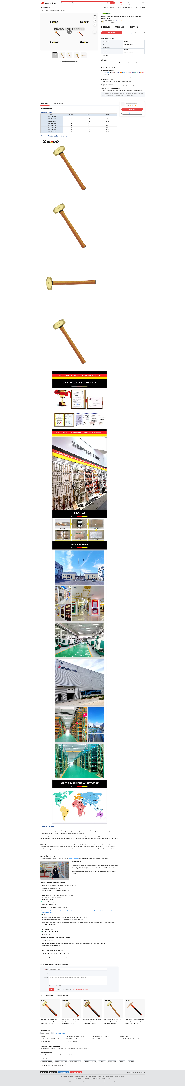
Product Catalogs (61, 1033)
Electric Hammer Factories (61, 1061)
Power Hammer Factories (75, 1061)
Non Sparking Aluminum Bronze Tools (100, 1036)
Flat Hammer (44, 1065)
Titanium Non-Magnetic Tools (78, 910)
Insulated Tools (89, 910)
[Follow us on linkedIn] (144, 1072)
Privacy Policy (114, 1081)
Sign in (143, 3)
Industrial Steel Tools (45, 1041)
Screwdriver (49, 912)
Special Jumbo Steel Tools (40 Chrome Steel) (50, 1038)
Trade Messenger (63, 1072)
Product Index (117, 1076)
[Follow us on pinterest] (141, 1072)
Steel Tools (96, 910)
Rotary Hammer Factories (90, 1061)
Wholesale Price (101, 1076)
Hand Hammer (102, 1061)
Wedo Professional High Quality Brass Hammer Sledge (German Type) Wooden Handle (113, 1021)
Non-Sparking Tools (55, 910)
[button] (107, 2)
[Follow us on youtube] (139, 1072)
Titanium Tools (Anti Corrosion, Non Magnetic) (102, 1038)
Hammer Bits (122, 1061)
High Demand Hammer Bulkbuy (58, 1065)
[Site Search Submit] (112, 2)
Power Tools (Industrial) (71, 1041)
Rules (143, 7)
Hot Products (63, 1076)
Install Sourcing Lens (76, 1072)
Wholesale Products (92, 1076)
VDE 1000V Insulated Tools (72, 1038)
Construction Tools (69, 1054)
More (41, 1067)
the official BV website (73, 858)
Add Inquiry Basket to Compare (69, 61)
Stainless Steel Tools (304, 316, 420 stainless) (129, 1038)
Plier (112, 910)
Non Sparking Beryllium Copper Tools (74, 1036)
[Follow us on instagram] (137, 1072)
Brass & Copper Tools (123, 1036)
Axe (61, 1054)
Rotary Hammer (45, 1054)
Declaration (107, 1081)
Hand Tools (56, 10)
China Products (70, 1076)
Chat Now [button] (134, 32)
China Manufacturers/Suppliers (81, 1076)
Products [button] (63, 3)
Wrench (44, 912)
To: (47, 973)
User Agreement (100, 1081)
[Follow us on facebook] (133, 1072)
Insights (123, 1076)
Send (51, 989)
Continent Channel (109, 1076)
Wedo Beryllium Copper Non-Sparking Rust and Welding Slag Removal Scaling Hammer (134, 1021)
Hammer (63, 10)
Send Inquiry (111, 32)
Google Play (53, 1072)
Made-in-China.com (86, 1078)
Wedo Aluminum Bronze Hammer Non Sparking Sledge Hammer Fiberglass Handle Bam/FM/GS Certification (70, 1021)
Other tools (42, 1036)
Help (119, 7)
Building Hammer (112, 1061)
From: (47, 969)
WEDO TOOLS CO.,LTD (110, 20)
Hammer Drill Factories (47, 1061)
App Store (44, 1072)
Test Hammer (131, 1061)
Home (41, 10)
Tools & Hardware (49, 10)
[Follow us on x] (135, 1072)
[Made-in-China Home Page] (48, 2)
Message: (46, 977)
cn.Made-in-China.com (106, 1078)
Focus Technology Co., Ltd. (82, 1081)
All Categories (45, 7)
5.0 (127, 105)
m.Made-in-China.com (96, 1078)
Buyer (111, 7)
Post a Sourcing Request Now (80, 989)
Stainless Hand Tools (65, 910)
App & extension (127, 7)
